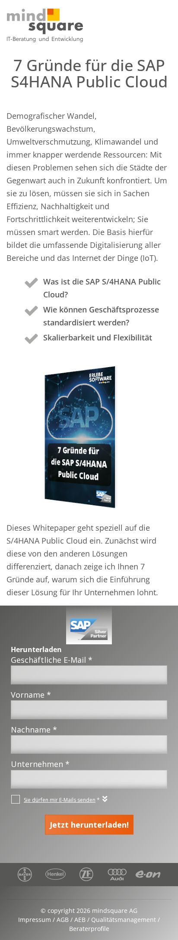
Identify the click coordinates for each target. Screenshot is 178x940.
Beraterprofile (89, 929)
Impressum (34, 919)
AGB (63, 919)
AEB (80, 919)
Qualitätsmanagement (123, 919)
